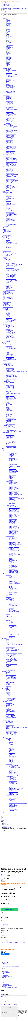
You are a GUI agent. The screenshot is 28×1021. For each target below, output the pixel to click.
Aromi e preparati (10, 366)
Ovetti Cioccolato (10, 219)
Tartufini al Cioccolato (11, 223)
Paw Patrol (8, 416)
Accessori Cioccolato (10, 155)
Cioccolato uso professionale (12, 214)
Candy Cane (8, 312)
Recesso (5, 986)
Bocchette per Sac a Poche (11, 74)
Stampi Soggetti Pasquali (11, 376)
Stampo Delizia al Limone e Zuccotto (14, 184)
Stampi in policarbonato (11, 355)
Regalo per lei (12, 442)
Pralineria (8, 288)
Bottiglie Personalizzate (8, 307)
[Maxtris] (8, 46)
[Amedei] (8, 21)
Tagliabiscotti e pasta (10, 92)
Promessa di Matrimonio (11, 419)
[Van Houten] (9, 60)
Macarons (8, 218)
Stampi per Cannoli (10, 173)
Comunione (8, 408)
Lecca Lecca (8, 315)
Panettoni (5, 227)
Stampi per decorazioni (11, 134)
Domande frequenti (7, 976)
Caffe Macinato (9, 255)
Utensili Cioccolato (7, 154)
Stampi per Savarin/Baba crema (13, 180)
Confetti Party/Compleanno (12, 277)
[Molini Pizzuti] (9, 47)
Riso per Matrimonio (10, 290)
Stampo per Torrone (10, 151)
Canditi (7, 197)
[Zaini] (7, 65)
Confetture (5, 226)
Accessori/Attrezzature (11, 344)
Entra (4, 977)
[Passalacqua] (9, 51)
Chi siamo (5, 962)
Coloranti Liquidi (9, 103)
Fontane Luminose (10, 410)
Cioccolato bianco (10, 212)
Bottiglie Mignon (9, 242)
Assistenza (5, 971)
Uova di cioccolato (7, 235)
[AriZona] (8, 23)
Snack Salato (6, 230)
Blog (4, 812)
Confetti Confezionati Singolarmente (14, 272)
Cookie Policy (6, 984)
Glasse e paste (9, 390)
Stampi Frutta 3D (9, 129)
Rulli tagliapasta (9, 85)
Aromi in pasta (9, 196)
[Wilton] (8, 64)
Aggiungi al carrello (5, 908)
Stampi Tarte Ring (10, 142)
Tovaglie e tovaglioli (10, 424)
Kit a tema (5, 400)
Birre (7, 241)
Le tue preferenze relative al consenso (9, 1004)
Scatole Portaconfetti (7, 292)
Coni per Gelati (9, 330)
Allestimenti (8, 738)
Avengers (8, 403)
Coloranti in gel (9, 101)
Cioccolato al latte (10, 210)
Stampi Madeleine (10, 131)
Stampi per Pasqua (10, 137)
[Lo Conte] (8, 42)
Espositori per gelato (10, 332)
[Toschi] (8, 59)
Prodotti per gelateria (10, 337)
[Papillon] (8, 49)
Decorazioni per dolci (10, 198)
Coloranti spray (9, 104)
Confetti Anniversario (10, 266)
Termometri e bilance (10, 93)
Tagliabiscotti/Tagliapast (11, 447)
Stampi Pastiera (9, 170)
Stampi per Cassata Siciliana (12, 174)
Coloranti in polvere (10, 102)
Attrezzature (8, 98)
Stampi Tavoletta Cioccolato (12, 163)
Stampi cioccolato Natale (11, 158)
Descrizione (5, 924)
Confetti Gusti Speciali (11, 274)
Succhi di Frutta (9, 247)
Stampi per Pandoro (10, 177)
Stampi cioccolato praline (11, 159)
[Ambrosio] (8, 20)
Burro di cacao (9, 208)
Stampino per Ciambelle (11, 147)
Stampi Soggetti (9, 141)
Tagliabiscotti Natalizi (10, 399)
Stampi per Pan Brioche (11, 176)
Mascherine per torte (10, 80)
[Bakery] (8, 24)
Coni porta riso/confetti (8, 298)
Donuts (7, 282)
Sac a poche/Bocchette (11, 114)
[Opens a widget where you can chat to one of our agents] (9, 1013)
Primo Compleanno (10, 418)
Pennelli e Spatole (10, 82)
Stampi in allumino (10, 87)
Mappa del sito (6, 963)
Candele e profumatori (8, 305)
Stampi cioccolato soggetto (11, 160)
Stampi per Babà (9, 132)
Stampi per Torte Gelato (11, 340)
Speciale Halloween (7, 425)
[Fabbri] (8, 35)
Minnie (7, 413)
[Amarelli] (8, 19)
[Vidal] (7, 63)
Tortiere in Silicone (10, 153)
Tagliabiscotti (9, 121)
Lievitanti (8, 202)
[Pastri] (7, 52)
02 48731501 (3, 996)
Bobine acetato (9, 73)
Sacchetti (5, 294)
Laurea (7, 411)
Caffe (4, 252)
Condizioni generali (7, 985)
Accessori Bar (9, 325)
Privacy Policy (6, 982)
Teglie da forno (9, 188)
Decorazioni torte (9, 106)
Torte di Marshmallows (11, 320)
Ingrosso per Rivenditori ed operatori (11, 966)
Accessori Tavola (9, 365)
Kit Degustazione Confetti (11, 283)
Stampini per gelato (10, 145)
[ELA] (7, 34)
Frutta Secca (8, 201)
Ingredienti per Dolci (7, 192)
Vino (7, 249)
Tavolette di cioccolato (11, 224)
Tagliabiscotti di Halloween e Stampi (14, 431)
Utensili (7, 380)
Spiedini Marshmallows (11, 319)
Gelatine (8, 108)
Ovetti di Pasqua (9, 370)
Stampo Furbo (9, 185)
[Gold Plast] (9, 36)
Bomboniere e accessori (8, 293)
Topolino (8, 422)
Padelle (7, 81)
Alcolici (7, 238)
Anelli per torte (9, 327)
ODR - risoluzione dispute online (10, 987)
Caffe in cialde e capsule (11, 253)
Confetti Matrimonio (10, 276)
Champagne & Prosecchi (11, 243)
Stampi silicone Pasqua (11, 375)
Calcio (7, 407)
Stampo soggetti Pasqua (11, 165)
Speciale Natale (6, 381)
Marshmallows (9, 318)
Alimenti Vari (9, 193)
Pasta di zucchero (9, 112)
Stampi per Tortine (10, 138)
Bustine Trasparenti (7, 297)
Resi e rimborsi (6, 972)
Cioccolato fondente (10, 213)
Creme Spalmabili (7, 231)
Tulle (4, 296)
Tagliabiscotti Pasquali (11, 379)
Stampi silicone (9, 120)
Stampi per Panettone (10, 397)
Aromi (7, 194)
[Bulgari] (8, 28)
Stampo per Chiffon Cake (11, 186)
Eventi (4, 737)
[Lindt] (7, 40)
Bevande (5, 237)
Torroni (7, 225)
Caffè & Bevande (7, 619)
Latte (7, 246)
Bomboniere (6, 304)
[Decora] (8, 32)
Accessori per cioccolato (11, 70)
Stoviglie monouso (10, 358)
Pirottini (7, 84)
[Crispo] (8, 31)
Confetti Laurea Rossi (10, 275)
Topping (8, 341)
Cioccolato (5, 205)
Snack (7, 221)
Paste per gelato (9, 335)
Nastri (4, 301)
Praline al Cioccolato (10, 220)
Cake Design (6, 95)
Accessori (8, 69)
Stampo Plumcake (10, 152)
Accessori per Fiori (10, 96)
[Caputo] (8, 29)
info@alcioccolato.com (5, 999)
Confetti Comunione (10, 271)
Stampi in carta (9, 90)
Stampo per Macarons (10, 149)
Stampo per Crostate (10, 148)
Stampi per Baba (9, 171)
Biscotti (7, 207)
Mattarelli (8, 110)
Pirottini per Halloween (11, 430)
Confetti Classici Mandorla (11, 270)
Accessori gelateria (10, 326)
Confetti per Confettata (11, 279)
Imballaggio (8, 79)
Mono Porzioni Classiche (11, 126)
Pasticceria (5, 450)
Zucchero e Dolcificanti (11, 204)
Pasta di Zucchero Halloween (12, 429)
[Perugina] (8, 53)
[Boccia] (8, 26)
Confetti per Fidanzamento (11, 280)
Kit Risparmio (9, 285)
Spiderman (8, 420)
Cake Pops (8, 99)
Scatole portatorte (9, 115)
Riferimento (3, 875)
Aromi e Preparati (10, 382)
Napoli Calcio (9, 414)
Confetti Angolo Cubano (11, 265)
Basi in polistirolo (10, 385)
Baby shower (9, 404)
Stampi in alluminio (7, 166)
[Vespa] (8, 62)
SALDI (5, 343)
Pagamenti (5, 973)
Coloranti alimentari (10, 386)
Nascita (7, 415)
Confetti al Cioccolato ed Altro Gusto (14, 264)
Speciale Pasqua (6, 364)
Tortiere (7, 190)
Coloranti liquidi (12, 348)
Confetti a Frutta (9, 262)
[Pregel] (8, 54)
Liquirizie (8, 316)
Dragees (8, 216)
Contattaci (5, 964)
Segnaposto (5, 303)
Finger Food (8, 409)
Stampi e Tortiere (9, 119)
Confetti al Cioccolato (10, 263)
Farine (7, 199)
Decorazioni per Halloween (12, 427)
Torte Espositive (9, 321)
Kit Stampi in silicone (10, 125)
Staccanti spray (12, 88)
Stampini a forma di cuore (11, 181)
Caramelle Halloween (10, 426)
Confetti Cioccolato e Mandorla (13, 269)
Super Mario (8, 421)
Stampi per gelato (9, 338)
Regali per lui (11, 441)
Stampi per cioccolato (10, 91)
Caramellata (5, 309)
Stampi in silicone (7, 124)
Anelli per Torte (9, 71)
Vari (1, 874)
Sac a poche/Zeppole (10, 86)
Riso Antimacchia (7, 302)
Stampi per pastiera (10, 374)
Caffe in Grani (9, 254)
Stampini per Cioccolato (11, 143)
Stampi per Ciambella (10, 175)
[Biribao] (8, 25)
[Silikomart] (8, 57)
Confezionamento (10, 157)
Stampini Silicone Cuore (11, 146)
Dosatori (8, 77)
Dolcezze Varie (9, 437)
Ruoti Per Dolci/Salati (10, 168)
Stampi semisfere (9, 140)
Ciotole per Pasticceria (11, 76)
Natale (7, 352)
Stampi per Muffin (10, 135)
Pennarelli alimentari (10, 113)
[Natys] (8, 48)
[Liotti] (7, 41)
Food (4, 573)
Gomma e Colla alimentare (11, 109)
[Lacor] (8, 38)
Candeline (8, 75)
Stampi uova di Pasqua (11, 164)
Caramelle (8, 313)
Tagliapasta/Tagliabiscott (11, 359)
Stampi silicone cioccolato (11, 162)
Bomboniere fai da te (7, 671)
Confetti (5, 258)
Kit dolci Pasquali (10, 369)
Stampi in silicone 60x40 (11, 130)
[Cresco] (8, 30)
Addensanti (8, 97)
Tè (6, 248)
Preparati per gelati (10, 336)
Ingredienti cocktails (10, 333)
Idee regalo (8, 391)
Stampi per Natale (10, 136)
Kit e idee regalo (12, 439)
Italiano (9, 4)
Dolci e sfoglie (9, 215)
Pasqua (7, 353)
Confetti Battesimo (10, 268)
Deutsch (10, 5)
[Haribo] (8, 37)
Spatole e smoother (10, 118)
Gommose (8, 314)
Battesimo (8, 405)
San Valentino (6, 432)
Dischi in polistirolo (10, 107)
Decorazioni (8, 281)
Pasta (4, 229)
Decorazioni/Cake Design (11, 436)
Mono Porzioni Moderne (11, 127)
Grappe (7, 244)
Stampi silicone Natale (11, 398)
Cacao (7, 209)
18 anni (7, 402)
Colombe (5, 233)
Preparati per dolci (10, 203)
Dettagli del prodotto (7, 925)
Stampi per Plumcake (10, 179)
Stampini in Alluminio (10, 182)
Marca (2, 939)
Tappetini (8, 123)
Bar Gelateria (6, 324)
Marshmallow (9, 287)
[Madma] (8, 43)
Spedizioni (5, 975)
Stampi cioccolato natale (11, 394)
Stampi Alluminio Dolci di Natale (13, 393)
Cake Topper (9, 260)
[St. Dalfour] (9, 58)
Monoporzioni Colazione (8, 232)
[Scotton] (8, 56)
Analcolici (8, 240)
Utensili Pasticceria (7, 68)
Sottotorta (8, 116)
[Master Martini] (9, 45)
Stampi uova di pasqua (11, 377)
